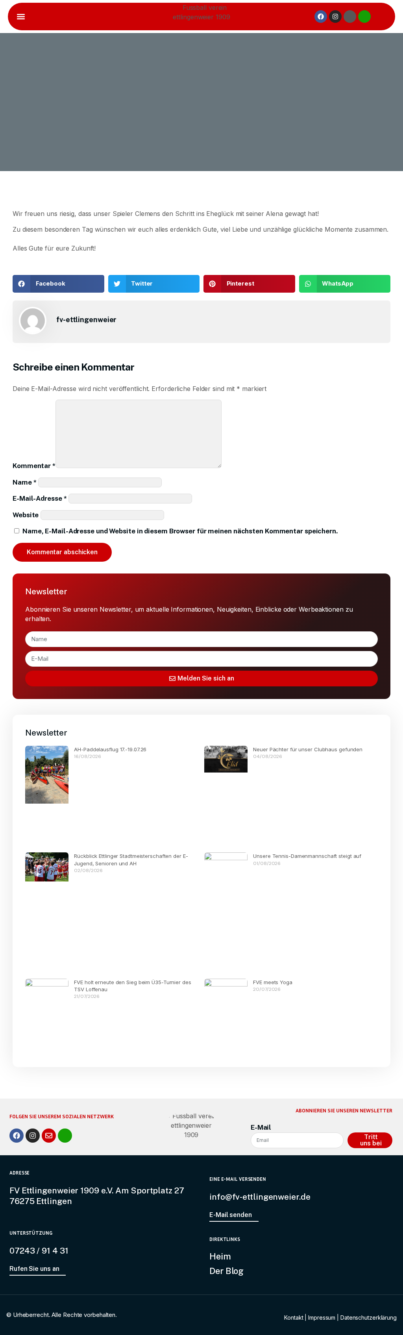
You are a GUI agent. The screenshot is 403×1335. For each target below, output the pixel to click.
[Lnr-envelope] (350, 16)
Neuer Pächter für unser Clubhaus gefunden (307, 749)
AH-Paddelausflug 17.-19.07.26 (110, 749)
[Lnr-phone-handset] (364, 16)
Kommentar (34, 466)
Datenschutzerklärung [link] (368, 1317)
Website (26, 515)
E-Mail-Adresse (40, 498)
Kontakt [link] (293, 1317)
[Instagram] (335, 16)
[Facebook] (320, 16)
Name (24, 482)
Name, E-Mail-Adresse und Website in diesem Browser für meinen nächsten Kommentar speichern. (180, 531)
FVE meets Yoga (272, 982)
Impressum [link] (321, 1317)
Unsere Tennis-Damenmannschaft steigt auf (307, 856)
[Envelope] (49, 1135)
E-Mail (261, 1127)
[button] (20, 16)
